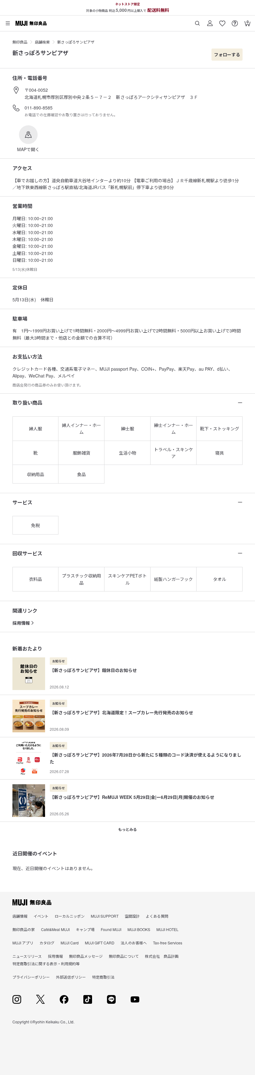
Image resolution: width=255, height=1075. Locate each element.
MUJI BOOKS (139, 929)
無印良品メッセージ (86, 956)
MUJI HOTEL (167, 929)
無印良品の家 (23, 929)
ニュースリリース (27, 956)
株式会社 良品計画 (161, 956)
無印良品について (124, 956)
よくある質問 (157, 916)
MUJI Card (70, 942)
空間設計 (132, 916)
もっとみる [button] (127, 829)
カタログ (46, 942)
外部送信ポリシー (71, 977)
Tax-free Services (167, 942)
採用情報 (21, 623)
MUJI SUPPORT (104, 916)
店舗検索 (42, 41)
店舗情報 (19, 916)
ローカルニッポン (70, 916)
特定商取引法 (103, 977)
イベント (41, 916)
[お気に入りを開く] (222, 21)
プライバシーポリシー (31, 977)
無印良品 (19, 41)
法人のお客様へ (134, 942)
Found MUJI (111, 929)
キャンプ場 (85, 929)
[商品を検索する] (197, 21)
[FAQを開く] (235, 21)
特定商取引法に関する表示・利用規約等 (46, 963)
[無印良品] (31, 902)
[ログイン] (210, 21)
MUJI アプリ (22, 942)
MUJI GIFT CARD (99, 942)
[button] (28, 139)
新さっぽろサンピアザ (76, 41)
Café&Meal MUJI (55, 929)
